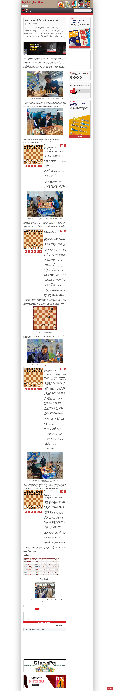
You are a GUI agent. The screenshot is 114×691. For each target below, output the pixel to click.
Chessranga (51, 14)
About (66, 14)
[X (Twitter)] (71, 77)
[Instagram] (81, 77)
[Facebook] (77, 77)
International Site (73, 97)
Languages (30, 14)
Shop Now (80, 47)
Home (24, 14)
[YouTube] (74, 77)
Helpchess (59, 14)
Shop (38, 14)
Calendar (44, 14)
